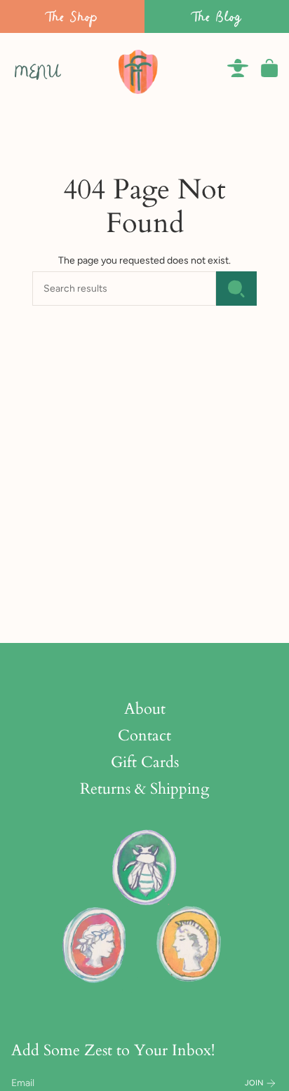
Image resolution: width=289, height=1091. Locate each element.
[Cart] (269, 68)
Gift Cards (145, 762)
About (145, 708)
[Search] (236, 288)
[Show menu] (18, 68)
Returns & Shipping (144, 788)
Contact (144, 735)
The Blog (216, 16)
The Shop (72, 16)
